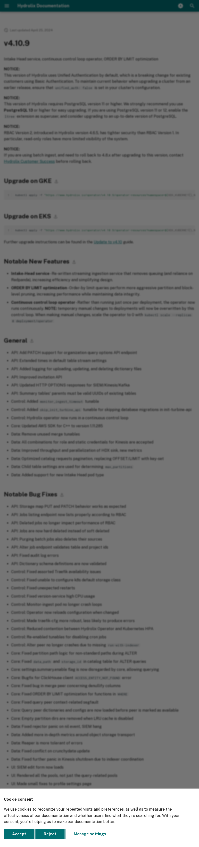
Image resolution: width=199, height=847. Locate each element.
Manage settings (90, 834)
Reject (50, 834)
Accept (19, 834)
